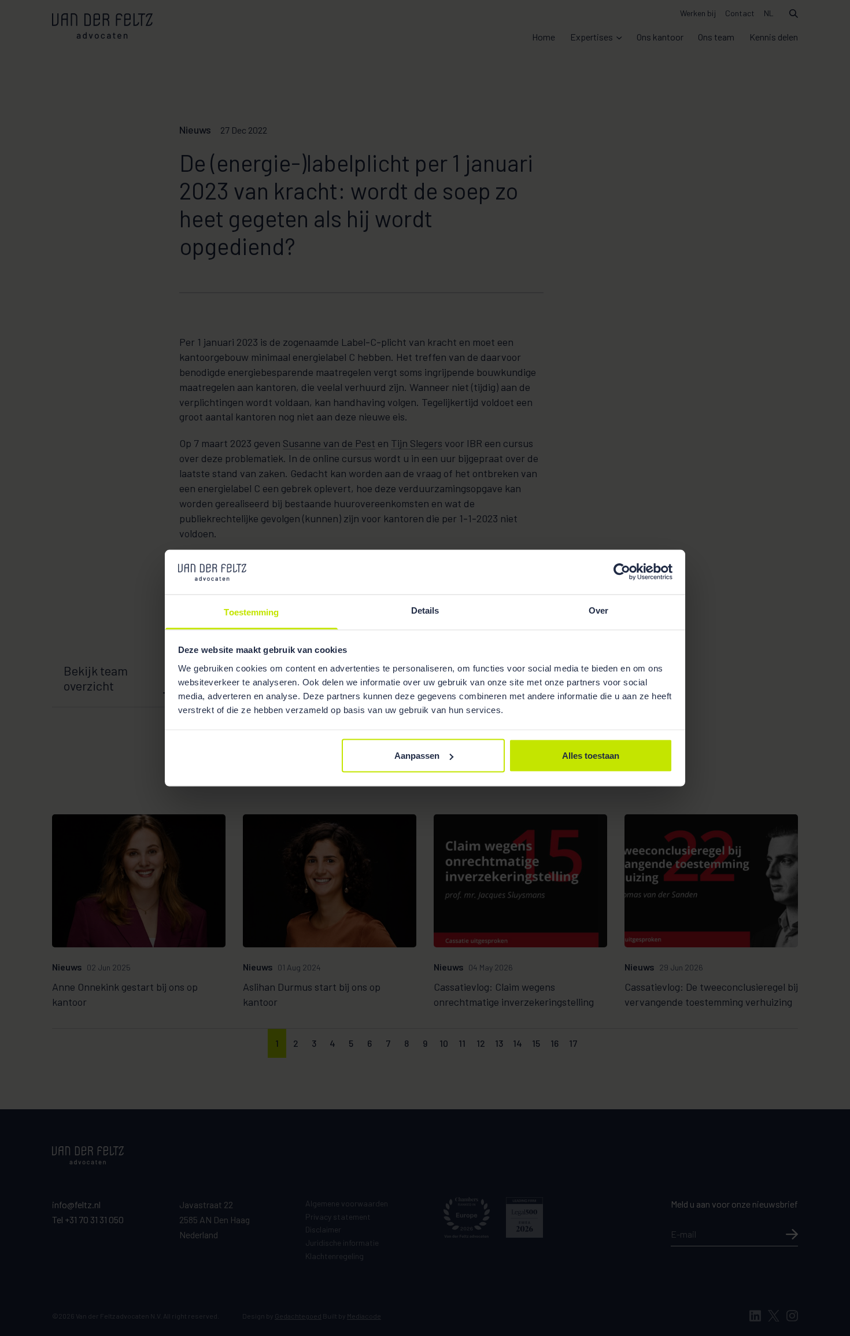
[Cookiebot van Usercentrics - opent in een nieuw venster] (621, 572)
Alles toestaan (590, 756)
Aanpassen (416, 756)
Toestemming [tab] (251, 612)
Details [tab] (425, 610)
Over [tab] (598, 610)
